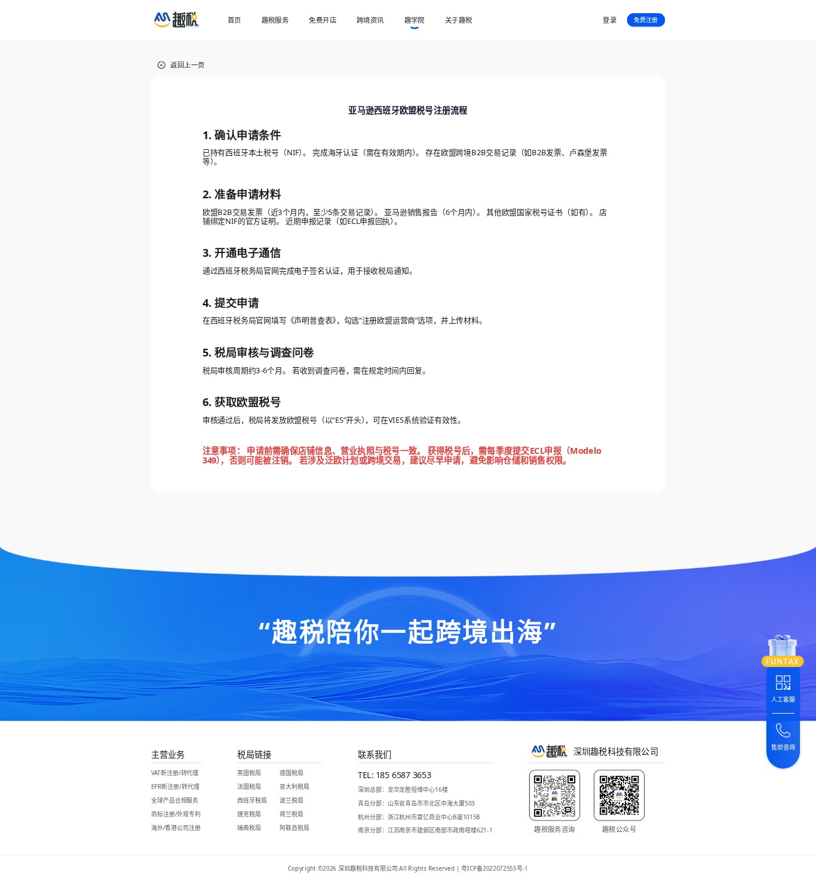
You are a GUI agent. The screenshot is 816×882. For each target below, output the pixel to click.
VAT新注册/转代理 (175, 773)
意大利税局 (294, 786)
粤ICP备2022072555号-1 (494, 869)
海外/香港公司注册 (176, 828)
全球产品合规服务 (175, 800)
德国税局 (291, 773)
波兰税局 (291, 800)
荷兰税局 (291, 814)
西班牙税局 (252, 800)
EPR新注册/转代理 (175, 786)
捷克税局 (249, 814)
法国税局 (249, 786)
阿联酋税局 (294, 828)
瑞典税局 (249, 828)
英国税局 (249, 773)
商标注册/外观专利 (176, 814)
